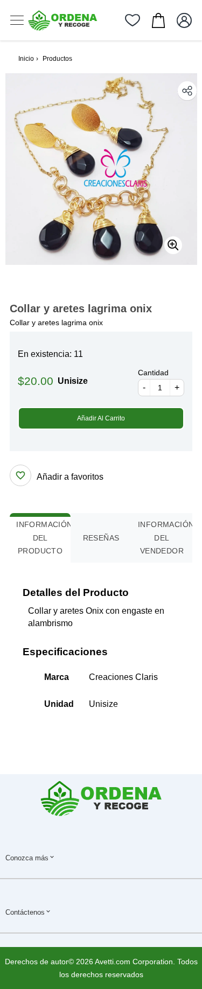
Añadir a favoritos (70, 476)
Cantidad (153, 372)
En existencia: (45, 354)
